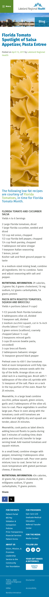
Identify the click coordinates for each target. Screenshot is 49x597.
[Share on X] (11, 499)
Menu (8, 6)
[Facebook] (28, 550)
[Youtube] (38, 550)
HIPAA (8, 588)
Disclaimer (30, 580)
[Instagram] (33, 550)
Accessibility (31, 588)
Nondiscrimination (13, 593)
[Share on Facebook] (5, 499)
